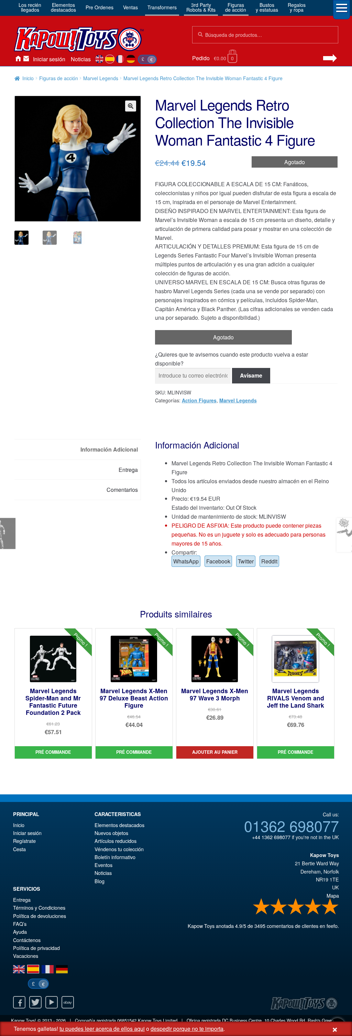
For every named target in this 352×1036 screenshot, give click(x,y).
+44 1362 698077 (271, 837)
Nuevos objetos (111, 832)
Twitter (246, 561)
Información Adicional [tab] (109, 449)
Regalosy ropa (297, 7)
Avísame (251, 375)
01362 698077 (291, 825)
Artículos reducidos (115, 840)
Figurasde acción (235, 7)
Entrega (22, 899)
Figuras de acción (58, 78)
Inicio (18, 59)
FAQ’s (19, 923)
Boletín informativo (115, 856)
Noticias (81, 59)
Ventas (130, 7)
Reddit (269, 561)
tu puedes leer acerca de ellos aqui (102, 1029)
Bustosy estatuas (267, 7)
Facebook (218, 561)
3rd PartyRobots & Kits (201, 7)
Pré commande (53, 752)
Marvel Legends (100, 78)
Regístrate (24, 840)
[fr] (120, 59)
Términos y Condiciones (39, 907)
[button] (130, 106)
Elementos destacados (119, 824)
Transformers (162, 7)
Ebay (68, 1002)
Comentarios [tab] (122, 490)
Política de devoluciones (39, 915)
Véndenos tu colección (119, 849)
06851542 (126, 1020)
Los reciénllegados (30, 7)
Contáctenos (26, 59)
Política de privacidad (36, 947)
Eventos (103, 864)
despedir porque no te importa (187, 1029)
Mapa (333, 895)
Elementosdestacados (63, 7)
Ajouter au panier (215, 752)
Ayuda (20, 931)
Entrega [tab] (128, 470)
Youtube (51, 1002)
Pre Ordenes (99, 7)
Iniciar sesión (49, 59)
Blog (99, 881)
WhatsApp (186, 561)
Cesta (19, 849)
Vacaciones (25, 955)
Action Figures (199, 400)
